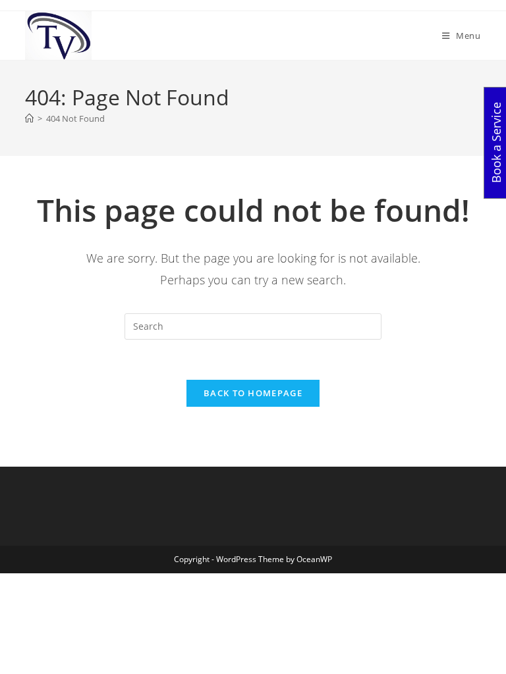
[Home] (29, 118)
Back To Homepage (253, 393)
